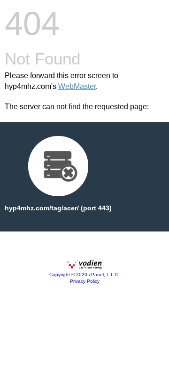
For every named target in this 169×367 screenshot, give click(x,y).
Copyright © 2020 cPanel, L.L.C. (84, 274)
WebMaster (77, 86)
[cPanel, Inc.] (84, 267)
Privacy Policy (85, 281)
